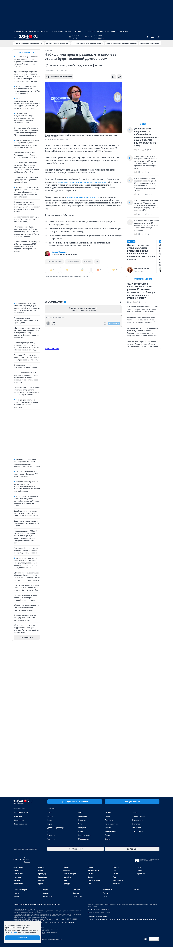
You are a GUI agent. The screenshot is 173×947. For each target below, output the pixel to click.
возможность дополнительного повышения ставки (82, 182)
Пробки (100, 31)
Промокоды (122, 31)
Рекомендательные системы (97, 916)
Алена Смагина (59, 252)
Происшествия (111, 824)
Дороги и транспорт (55, 828)
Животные (51, 835)
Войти (53, 324)
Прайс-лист (18, 816)
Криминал (82, 816)
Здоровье (51, 839)
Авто (49, 813)
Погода (44, 31)
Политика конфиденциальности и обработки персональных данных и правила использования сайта (122, 919)
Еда (48, 831)
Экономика (136, 828)
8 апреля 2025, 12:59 (51, 70)
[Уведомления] (152, 37)
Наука (80, 831)
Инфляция (87, 261)
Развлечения (110, 831)
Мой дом (82, 828)
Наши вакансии (20, 824)
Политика (109, 820)
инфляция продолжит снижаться (83, 197)
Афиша (68, 31)
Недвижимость (20, 31)
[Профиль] (158, 37)
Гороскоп (77, 31)
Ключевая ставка (73, 261)
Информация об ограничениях (98, 909)
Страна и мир (137, 820)
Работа (108, 828)
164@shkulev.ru (39, 921)
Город (49, 824)
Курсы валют (89, 31)
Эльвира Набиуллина (54, 261)
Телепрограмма (56, 31)
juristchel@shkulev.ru (67, 922)
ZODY (107, 31)
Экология (136, 824)
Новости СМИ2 (52, 348)
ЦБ (97, 261)
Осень (107, 816)
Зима (80, 813)
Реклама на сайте (21, 813)
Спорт (134, 813)
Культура (82, 820)
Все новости (26, 52)
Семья (107, 839)
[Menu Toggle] (15, 37)
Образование (83, 839)
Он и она (108, 813)
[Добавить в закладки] (113, 76)
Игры (113, 31)
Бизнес (50, 816)
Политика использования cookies (99, 913)
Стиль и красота (138, 816)
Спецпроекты (137, 831)
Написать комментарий (61, 77)
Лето (80, 824)
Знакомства (34, 31)
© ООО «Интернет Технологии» (51, 939)
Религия (108, 835)
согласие (13, 932)
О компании (19, 820)
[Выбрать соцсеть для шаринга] (119, 76)
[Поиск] (147, 37)
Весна (49, 820)
